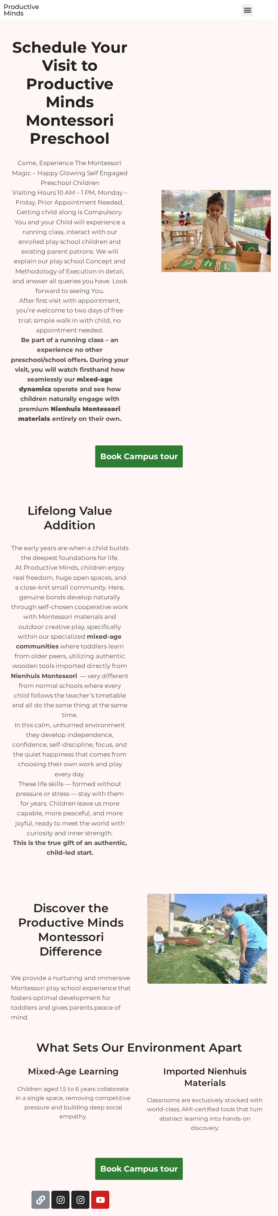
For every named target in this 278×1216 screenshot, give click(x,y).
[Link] (40, 1200)
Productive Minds (21, 10)
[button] (247, 10)
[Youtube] (100, 1200)
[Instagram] (60, 1200)
